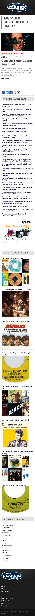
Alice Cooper (6, 528)
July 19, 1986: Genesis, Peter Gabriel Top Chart (17, 60)
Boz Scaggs (5, 558)
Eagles (4, 540)
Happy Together (7, 545)
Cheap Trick (5, 533)
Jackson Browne (7, 530)
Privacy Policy (5, 606)
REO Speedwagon (7, 555)
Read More (5, 78)
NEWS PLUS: (6, 54)
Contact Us (5, 603)
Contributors (5, 591)
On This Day (18, 54)
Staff (2, 589)
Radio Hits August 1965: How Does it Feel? (15, 420)
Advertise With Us (7, 598)
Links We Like (5, 601)
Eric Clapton (6, 535)
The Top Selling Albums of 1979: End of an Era (16, 290)
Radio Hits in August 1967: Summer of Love (16, 321)
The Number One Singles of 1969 (12, 258)
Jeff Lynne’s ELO (7, 550)
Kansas (4, 548)
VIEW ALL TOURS (7, 525)
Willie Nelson (6, 553)
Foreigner (5, 543)
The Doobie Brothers (8, 538)
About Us (4, 586)
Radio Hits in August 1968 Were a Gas (14, 485)
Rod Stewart (5, 560)
